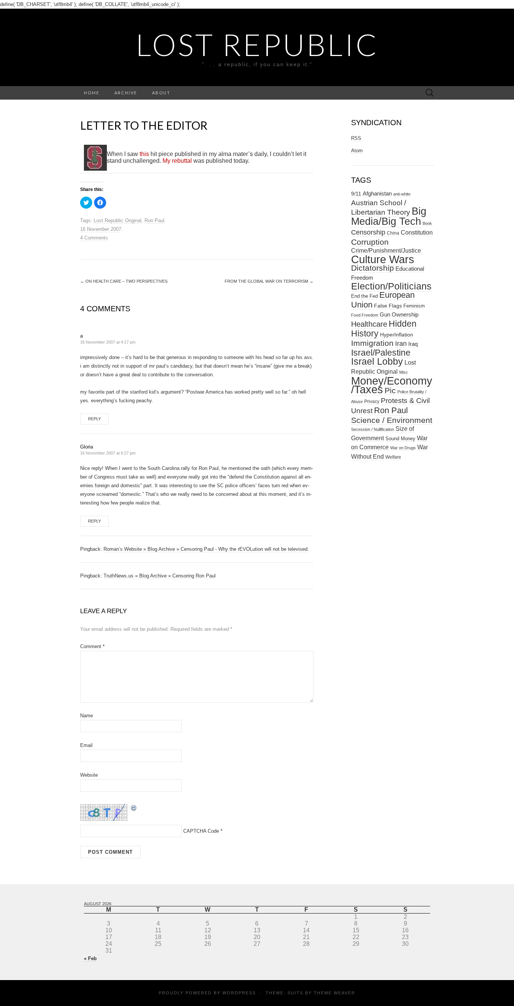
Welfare (393, 457)
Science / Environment (391, 420)
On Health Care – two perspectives (123, 281)
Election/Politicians (391, 286)
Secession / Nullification (372, 429)
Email (86, 745)
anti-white (402, 194)
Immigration (372, 343)
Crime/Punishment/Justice (386, 250)
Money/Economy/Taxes (391, 385)
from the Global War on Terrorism (269, 281)
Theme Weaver (334, 993)
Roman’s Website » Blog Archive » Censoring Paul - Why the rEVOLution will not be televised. (206, 549)
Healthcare (369, 324)
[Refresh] (134, 807)
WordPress (239, 993)
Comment (92, 646)
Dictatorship (372, 268)
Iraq (413, 344)
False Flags (388, 306)
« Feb (90, 958)
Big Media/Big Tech (388, 216)
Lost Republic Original (117, 220)
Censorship (368, 232)
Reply (94, 419)
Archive (125, 92)
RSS (356, 138)
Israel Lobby (377, 361)
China (393, 233)
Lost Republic (257, 44)
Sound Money (400, 438)
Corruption (370, 242)
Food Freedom (364, 315)
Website (89, 775)
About (161, 92)
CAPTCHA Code (201, 831)
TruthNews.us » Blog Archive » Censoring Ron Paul (159, 576)
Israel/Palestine (381, 353)
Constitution (417, 232)
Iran (401, 343)
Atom (357, 150)
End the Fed (364, 296)
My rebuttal (177, 161)
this (144, 154)
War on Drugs (403, 447)
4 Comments (94, 238)
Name (86, 715)
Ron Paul (154, 220)
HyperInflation (396, 335)
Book (427, 223)
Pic (390, 390)
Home (91, 92)
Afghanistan (377, 194)
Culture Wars (382, 259)
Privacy (371, 401)
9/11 (356, 194)
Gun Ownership (399, 314)
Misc (403, 372)
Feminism (414, 306)
